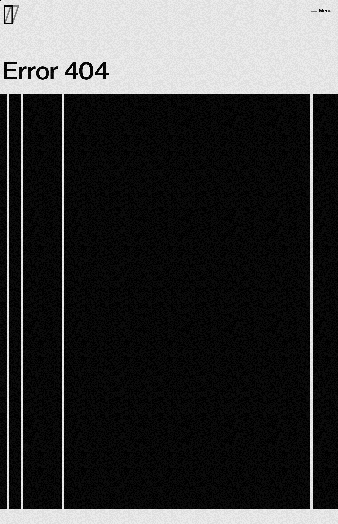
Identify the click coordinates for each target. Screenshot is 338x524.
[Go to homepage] (12, 14)
